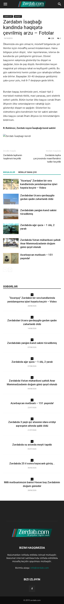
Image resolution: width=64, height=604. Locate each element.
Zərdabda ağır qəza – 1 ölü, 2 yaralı (32, 361)
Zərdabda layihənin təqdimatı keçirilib (12, 157)
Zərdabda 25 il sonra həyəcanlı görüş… (32, 463)
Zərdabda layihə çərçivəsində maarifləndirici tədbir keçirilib (47, 158)
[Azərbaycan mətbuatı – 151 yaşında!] (11, 258)
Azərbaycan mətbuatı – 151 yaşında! (32, 403)
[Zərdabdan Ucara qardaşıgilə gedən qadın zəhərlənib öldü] (11, 199)
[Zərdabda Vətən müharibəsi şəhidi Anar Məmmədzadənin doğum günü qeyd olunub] (11, 243)
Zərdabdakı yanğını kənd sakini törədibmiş (32, 342)
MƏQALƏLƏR (9, 172)
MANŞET (18, 16)
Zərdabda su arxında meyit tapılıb (32, 444)
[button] (5, 4)
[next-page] (10, 270)
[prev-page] (5, 270)
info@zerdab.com (39, 567)
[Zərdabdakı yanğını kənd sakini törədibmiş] (11, 214)
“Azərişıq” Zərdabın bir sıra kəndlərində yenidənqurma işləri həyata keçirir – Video (38, 184)
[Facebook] (32, 589)
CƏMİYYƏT (8, 16)
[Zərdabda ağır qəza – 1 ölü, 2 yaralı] (11, 228)
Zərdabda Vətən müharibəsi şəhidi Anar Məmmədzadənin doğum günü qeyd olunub (40, 243)
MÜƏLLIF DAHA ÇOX (27, 172)
